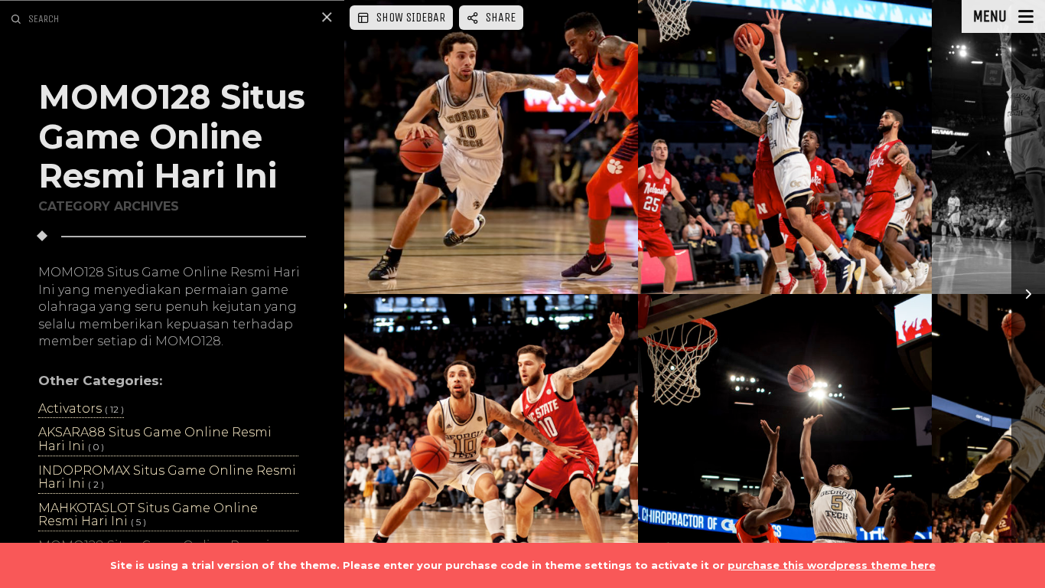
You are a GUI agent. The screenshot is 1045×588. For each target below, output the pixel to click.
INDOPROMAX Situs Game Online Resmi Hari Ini (167, 478)
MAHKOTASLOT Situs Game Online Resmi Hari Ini (148, 515)
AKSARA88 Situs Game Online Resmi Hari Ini (155, 439)
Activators (81, 409)
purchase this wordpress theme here (832, 565)
